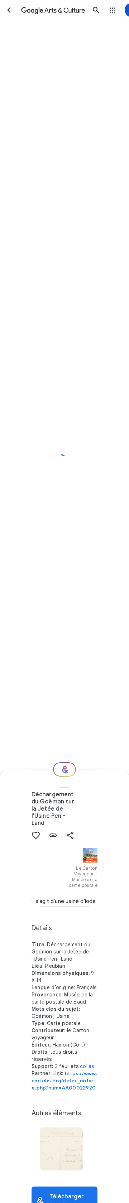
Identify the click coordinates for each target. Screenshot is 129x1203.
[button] (10, 10)
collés (87, 1066)
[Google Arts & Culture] (53, 10)
